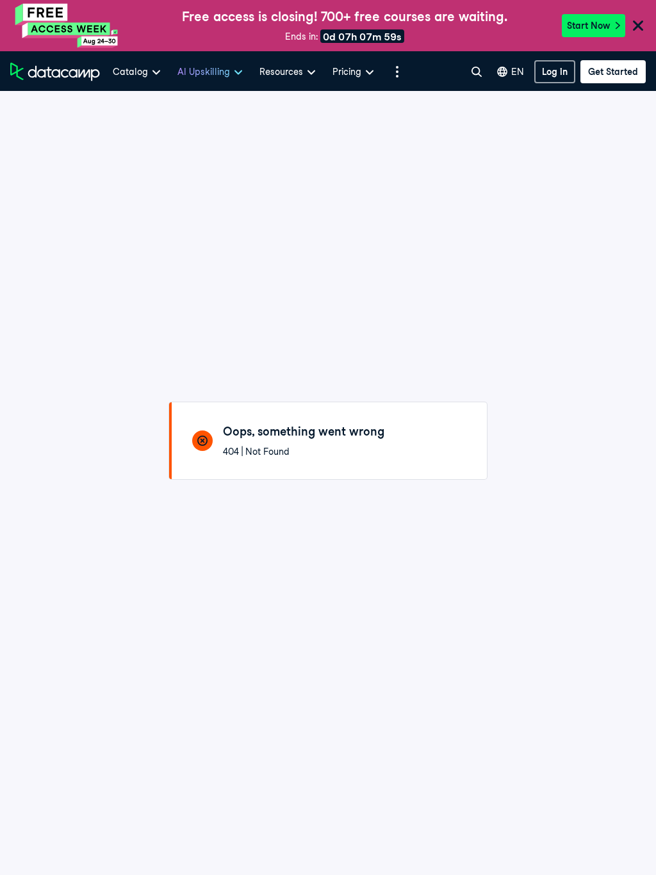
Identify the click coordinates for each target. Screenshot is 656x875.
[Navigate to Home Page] (55, 71)
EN (517, 72)
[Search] (476, 71)
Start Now (588, 25)
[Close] (638, 26)
